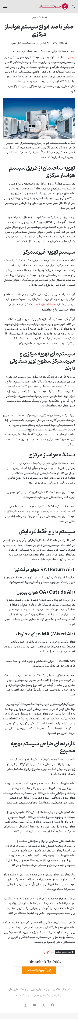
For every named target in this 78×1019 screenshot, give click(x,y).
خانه (42, 17)
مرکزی (48, 952)
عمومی (34, 17)
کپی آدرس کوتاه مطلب (39, 970)
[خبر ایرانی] (53, 6)
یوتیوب (70, 57)
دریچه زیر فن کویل (45, 304)
